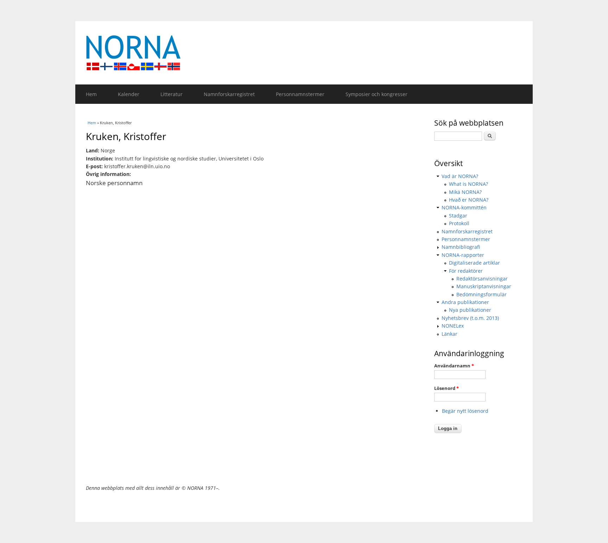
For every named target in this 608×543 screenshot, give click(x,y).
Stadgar (458, 215)
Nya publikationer (470, 310)
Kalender (128, 94)
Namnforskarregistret (229, 94)
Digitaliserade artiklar (474, 262)
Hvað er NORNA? (468, 199)
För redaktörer (466, 270)
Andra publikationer (465, 302)
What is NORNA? (468, 184)
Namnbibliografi (461, 247)
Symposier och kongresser (376, 94)
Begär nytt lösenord (465, 411)
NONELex (453, 325)
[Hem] (304, 52)
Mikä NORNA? (465, 192)
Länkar (449, 333)
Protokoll (459, 223)
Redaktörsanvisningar (482, 278)
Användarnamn (454, 365)
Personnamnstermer (300, 94)
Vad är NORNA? (460, 176)
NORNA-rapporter (463, 255)
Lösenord (446, 388)
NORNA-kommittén (464, 207)
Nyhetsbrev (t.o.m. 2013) (470, 318)
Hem (91, 94)
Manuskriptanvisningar (483, 286)
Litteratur (171, 94)
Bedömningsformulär (481, 294)
